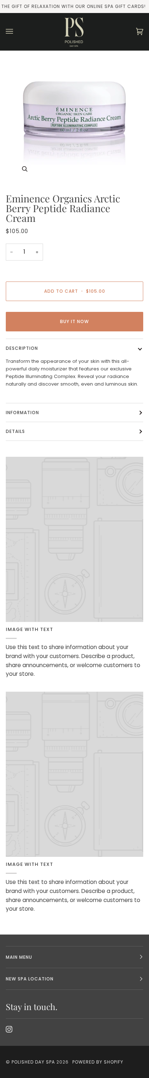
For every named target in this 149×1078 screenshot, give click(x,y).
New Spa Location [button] (30, 979)
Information (22, 412)
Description (22, 348)
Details (15, 431)
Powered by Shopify (97, 1062)
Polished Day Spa (33, 1062)
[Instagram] (9, 1029)
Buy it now (74, 321)
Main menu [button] (19, 957)
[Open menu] (16, 31)
